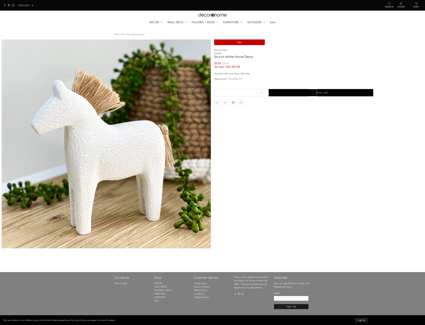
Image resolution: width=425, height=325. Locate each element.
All (123, 34)
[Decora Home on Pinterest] (10, 5)
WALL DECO (175, 22)
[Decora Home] (212, 15)
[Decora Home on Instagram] (14, 5)
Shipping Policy (201, 297)
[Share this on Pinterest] (233, 103)
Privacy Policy (200, 283)
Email (277, 293)
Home (117, 34)
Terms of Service (202, 286)
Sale (273, 22)
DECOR (154, 22)
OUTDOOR (254, 22)
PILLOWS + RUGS (203, 22)
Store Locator (121, 283)
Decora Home (220, 50)
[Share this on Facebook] (225, 103)
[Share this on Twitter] (217, 103)
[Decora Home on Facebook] (5, 5)
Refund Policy (200, 290)
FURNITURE (231, 22)
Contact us (199, 293)
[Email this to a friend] (241, 103)
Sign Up (291, 306)
